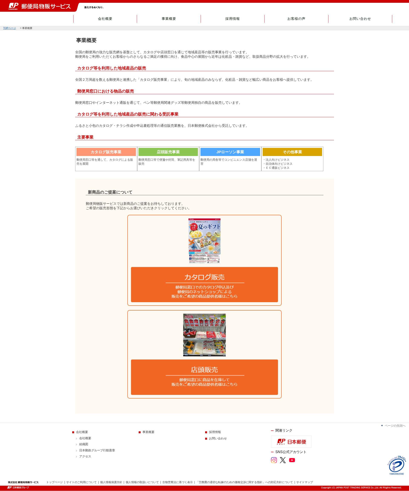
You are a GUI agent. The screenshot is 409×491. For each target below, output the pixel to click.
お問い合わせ (360, 18)
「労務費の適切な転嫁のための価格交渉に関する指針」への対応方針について (244, 482)
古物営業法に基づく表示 (177, 482)
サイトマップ (304, 482)
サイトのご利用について (81, 482)
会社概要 (105, 18)
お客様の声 (296, 18)
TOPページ (9, 28)
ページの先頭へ (395, 425)
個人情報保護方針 (111, 482)
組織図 (83, 444)
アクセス (85, 456)
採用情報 (232, 18)
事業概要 (169, 18)
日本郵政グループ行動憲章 (97, 450)
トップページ (54, 482)
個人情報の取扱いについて (142, 482)
